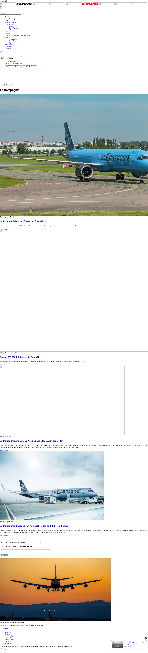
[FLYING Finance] (139, 4)
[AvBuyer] (74, 4)
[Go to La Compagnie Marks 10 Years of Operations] (74, 155)
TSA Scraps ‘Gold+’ (11, 61)
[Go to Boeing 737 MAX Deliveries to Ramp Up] (74, 291)
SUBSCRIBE (4, 629)
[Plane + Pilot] (107, 4)
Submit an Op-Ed (10, 636)
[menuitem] (76, 17)
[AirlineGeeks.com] (8, 4)
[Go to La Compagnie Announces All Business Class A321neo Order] (74, 401)
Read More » (4, 229)
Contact (7, 634)
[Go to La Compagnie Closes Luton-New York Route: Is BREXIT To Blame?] (74, 486)
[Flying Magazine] (24, 4)
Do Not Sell (8, 643)
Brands (3, 1)
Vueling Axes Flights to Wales (14, 63)
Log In (7, 641)
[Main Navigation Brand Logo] (8, 9)
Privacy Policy (9, 639)
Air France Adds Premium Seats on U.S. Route (19, 67)
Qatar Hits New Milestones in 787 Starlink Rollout (20, 65)
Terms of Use (9, 638)
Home (2, 85)
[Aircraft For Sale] (57, 4)
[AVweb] (41, 4)
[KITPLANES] (90, 4)
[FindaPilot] (123, 4)
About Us (8, 632)
